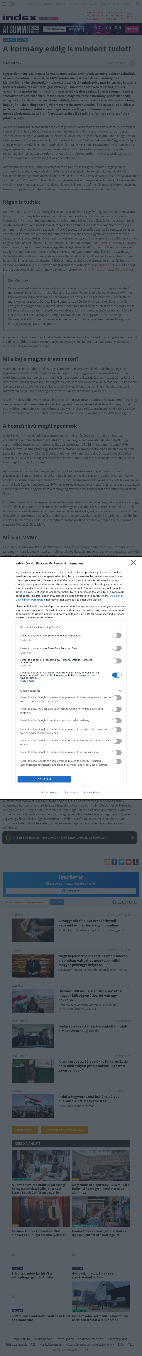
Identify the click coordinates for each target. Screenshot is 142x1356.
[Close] (134, 563)
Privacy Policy (92, 792)
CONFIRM (44, 779)
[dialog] (71, 678)
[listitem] (71, 627)
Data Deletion (50, 792)
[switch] (117, 635)
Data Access (71, 792)
